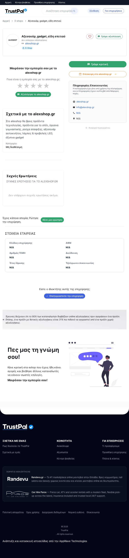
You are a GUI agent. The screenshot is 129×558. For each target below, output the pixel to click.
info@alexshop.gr (85, 107)
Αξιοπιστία (62, 452)
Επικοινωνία (93, 512)
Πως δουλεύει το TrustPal (16, 446)
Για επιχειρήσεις (113, 10)
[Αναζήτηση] (74, 11)
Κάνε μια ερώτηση (52, 219)
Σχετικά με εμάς (11, 452)
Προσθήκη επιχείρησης (44, 2)
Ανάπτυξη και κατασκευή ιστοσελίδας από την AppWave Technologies (45, 541)
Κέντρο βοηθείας (22, 2)
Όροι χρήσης (32, 512)
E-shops (19, 20)
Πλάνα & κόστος (111, 458)
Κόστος (62, 2)
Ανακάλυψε (63, 446)
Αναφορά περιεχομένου (99, 128)
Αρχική (8, 2)
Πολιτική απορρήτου (13, 512)
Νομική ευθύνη (76, 512)
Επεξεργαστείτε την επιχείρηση (66, 296)
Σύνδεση (94, 10)
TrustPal (64, 530)
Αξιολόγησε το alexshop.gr (35, 94)
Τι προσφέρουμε (111, 446)
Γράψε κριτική (99, 64)
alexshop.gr (32, 43)
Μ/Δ (78, 113)
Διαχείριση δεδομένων (54, 512)
